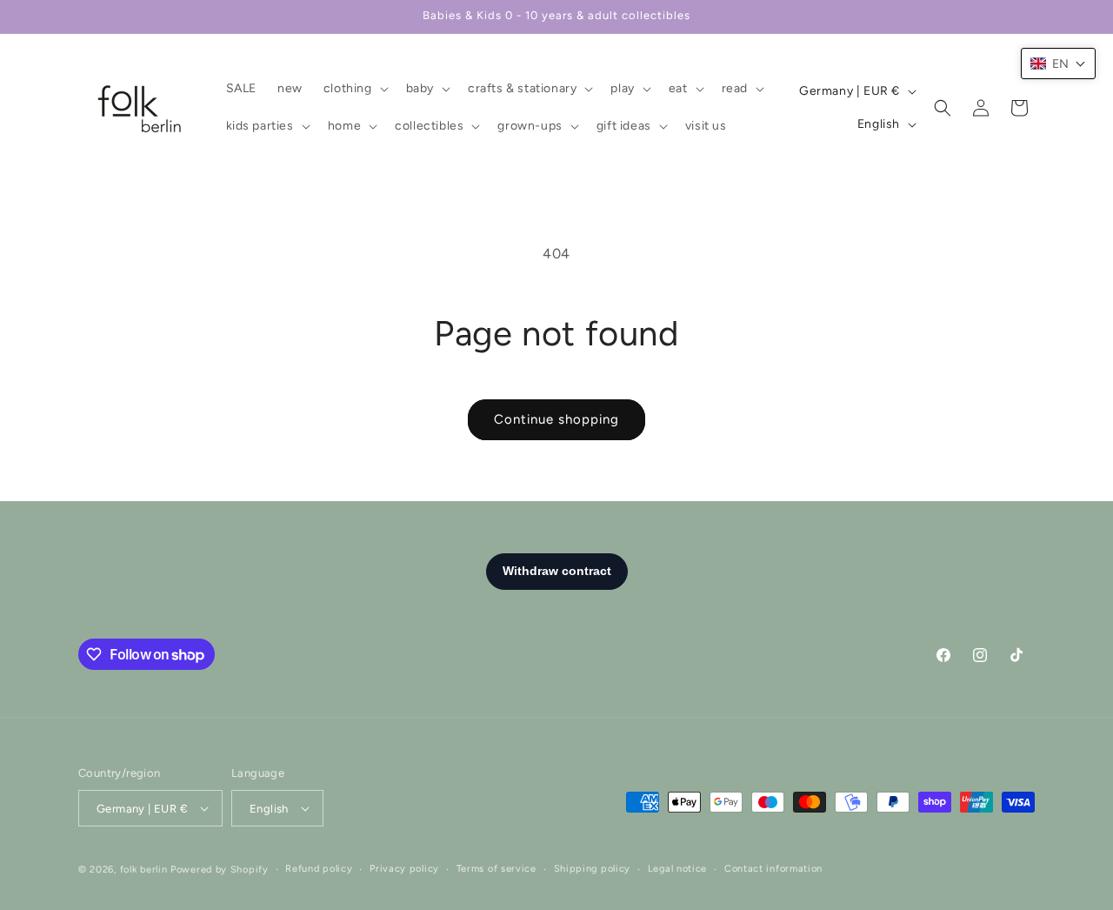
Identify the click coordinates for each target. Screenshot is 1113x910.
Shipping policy (592, 868)
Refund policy (318, 868)
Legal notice (677, 868)
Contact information (773, 868)
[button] (354, 88)
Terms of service (497, 868)
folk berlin (144, 869)
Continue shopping (556, 419)
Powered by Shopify (219, 869)
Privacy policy (404, 868)
